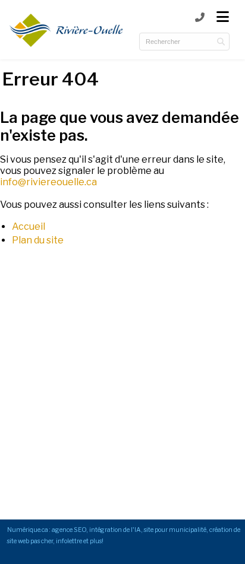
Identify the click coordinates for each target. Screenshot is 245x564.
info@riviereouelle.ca (48, 182)
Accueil (28, 226)
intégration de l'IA (115, 530)
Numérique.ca (27, 530)
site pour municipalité (175, 530)
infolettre (69, 541)
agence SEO (69, 530)
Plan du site (38, 240)
